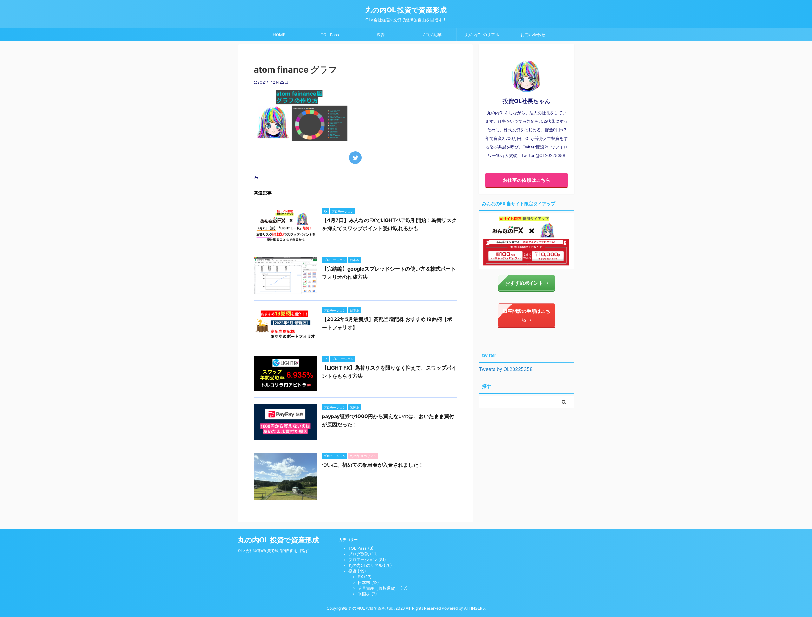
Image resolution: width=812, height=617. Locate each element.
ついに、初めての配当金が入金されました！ (372, 465)
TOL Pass (330, 34)
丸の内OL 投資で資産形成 (406, 10)
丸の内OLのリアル (482, 34)
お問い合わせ (533, 34)
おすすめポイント (524, 283)
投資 (381, 34)
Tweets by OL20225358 (506, 369)
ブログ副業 (431, 34)
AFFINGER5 (474, 608)
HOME (279, 34)
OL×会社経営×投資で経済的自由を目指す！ (275, 550)
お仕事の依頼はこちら (526, 180)
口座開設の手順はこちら (526, 315)
